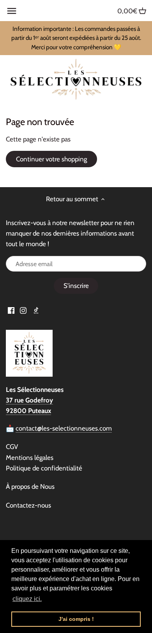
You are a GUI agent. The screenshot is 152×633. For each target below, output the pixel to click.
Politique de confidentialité (44, 468)
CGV (12, 447)
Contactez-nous (28, 505)
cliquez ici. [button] (27, 598)
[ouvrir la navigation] (12, 11)
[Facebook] (11, 310)
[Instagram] (23, 310)
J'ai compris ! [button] (76, 619)
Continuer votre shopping (51, 159)
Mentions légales (29, 457)
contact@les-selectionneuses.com (64, 428)
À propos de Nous (30, 486)
